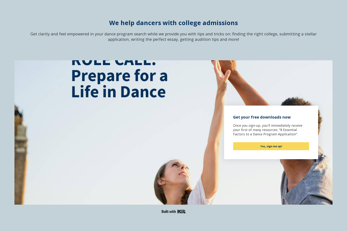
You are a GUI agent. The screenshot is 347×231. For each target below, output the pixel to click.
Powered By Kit (174, 211)
